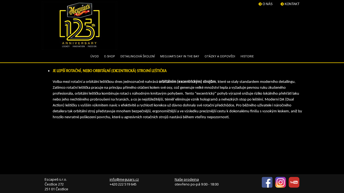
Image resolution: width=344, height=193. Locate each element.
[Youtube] (294, 186)
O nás (267, 4)
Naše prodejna (187, 179)
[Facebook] (267, 186)
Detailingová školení (137, 56)
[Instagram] (280, 186)
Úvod (94, 56)
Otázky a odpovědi (220, 56)
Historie (247, 56)
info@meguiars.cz (124, 179)
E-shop (109, 56)
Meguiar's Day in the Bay (179, 56)
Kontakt (291, 4)
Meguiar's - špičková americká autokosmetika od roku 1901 (79, 25)
